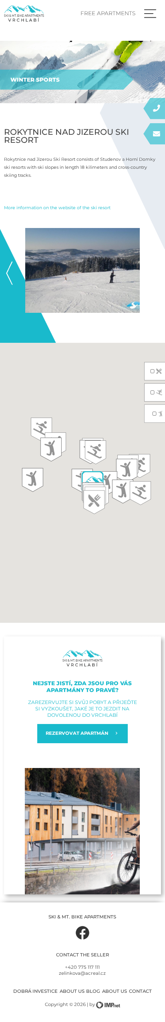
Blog (93, 991)
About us (72, 991)
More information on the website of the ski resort (57, 207)
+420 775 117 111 (82, 967)
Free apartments (107, 13)
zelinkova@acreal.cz (82, 973)
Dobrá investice (35, 991)
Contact (140, 991)
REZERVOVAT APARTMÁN (77, 733)
